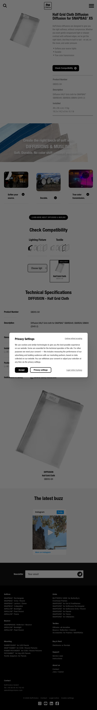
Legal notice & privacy (74, 370)
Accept (22, 370)
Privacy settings (41, 370)
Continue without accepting (73, 338)
